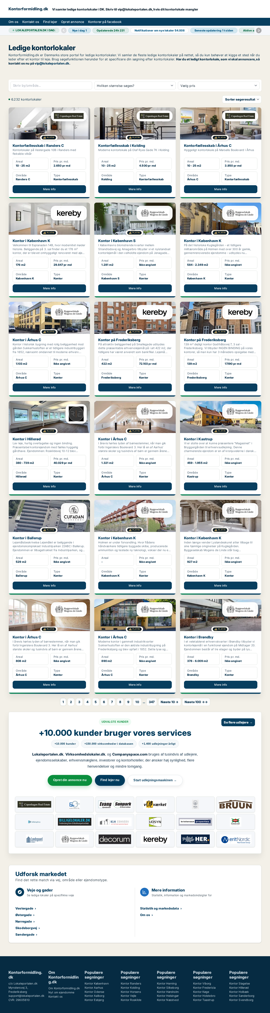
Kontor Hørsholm (168, 991)
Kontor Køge (201, 991)
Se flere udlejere (238, 722)
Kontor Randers (131, 983)
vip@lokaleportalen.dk (52, 63)
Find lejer (50, 22)
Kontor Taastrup (203, 1000)
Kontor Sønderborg (241, 995)
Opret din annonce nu (70, 780)
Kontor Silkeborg (168, 987)
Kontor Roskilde (131, 1000)
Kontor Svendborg (241, 1000)
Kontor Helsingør (168, 995)
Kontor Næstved (168, 1000)
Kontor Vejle (128, 995)
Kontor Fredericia (204, 987)
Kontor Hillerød (239, 987)
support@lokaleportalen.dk (26, 995)
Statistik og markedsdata (159, 908)
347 (152, 702)
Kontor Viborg (202, 983)
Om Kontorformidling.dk (64, 988)
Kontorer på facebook (105, 22)
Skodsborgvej (26, 928)
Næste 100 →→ (196, 702)
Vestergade (24, 908)
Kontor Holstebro (204, 995)
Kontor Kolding (130, 987)
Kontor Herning (167, 983)
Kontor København (97, 983)
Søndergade (24, 934)
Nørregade (23, 921)
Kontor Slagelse (239, 983)
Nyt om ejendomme (61, 992)
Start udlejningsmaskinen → (155, 780)
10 (137, 702)
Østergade (23, 915)
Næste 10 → (170, 702)
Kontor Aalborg (94, 995)
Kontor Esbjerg (94, 1000)
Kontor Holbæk (239, 991)
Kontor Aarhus (94, 987)
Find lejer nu (110, 780)
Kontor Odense (94, 991)
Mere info (49, 189)
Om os (13, 22)
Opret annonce (72, 22)
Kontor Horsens (131, 991)
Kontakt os (30, 22)
